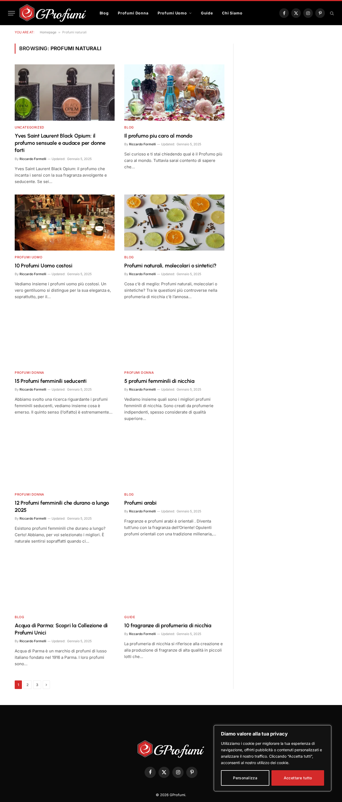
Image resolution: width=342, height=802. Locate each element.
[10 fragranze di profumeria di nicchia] (174, 582)
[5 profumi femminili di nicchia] (174, 338)
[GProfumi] (53, 13)
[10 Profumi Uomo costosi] (65, 222)
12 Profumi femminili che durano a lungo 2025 (62, 506)
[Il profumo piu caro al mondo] (174, 92)
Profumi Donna (133, 13)
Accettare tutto (298, 778)
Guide (207, 13)
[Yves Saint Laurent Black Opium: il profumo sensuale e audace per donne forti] (65, 92)
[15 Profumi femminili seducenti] (65, 338)
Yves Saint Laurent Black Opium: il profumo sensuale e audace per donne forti (60, 143)
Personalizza (245, 778)
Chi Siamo (232, 13)
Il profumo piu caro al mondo (158, 136)
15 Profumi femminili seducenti (51, 381)
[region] (272, 758)
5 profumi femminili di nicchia (159, 381)
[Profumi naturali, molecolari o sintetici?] (174, 222)
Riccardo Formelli (33, 159)
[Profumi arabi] (174, 459)
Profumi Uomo (172, 13)
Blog (104, 13)
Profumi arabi (140, 503)
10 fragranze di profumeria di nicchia (167, 625)
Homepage (48, 32)
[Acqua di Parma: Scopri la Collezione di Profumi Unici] (65, 582)
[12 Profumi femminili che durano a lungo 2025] (65, 459)
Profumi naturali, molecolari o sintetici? (170, 265)
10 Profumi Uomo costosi (43, 265)
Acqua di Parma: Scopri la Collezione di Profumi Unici (61, 629)
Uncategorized (29, 127)
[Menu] (11, 13)
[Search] (331, 13)
